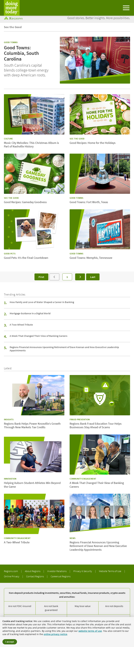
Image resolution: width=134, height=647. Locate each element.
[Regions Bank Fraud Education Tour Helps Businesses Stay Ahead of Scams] (100, 395)
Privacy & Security (82, 571)
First (41, 277)
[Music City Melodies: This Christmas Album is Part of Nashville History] (34, 114)
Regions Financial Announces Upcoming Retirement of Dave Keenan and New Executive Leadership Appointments (64, 348)
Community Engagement (83, 478)
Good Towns (11, 42)
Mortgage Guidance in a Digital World (30, 313)
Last (92, 277)
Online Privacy (12, 576)
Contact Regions (35, 576)
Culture (8, 138)
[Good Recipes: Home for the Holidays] (100, 114)
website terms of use (90, 630)
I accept (9, 641)
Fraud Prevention (80, 419)
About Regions (33, 571)
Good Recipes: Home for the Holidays (93, 143)
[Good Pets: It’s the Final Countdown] (34, 229)
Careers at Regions (60, 576)
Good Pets (10, 253)
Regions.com (11, 571)
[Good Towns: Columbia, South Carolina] (95, 60)
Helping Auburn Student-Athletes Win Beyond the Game (32, 484)
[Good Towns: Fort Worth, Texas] (100, 174)
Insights (9, 419)
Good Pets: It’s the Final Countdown (26, 258)
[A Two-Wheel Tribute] (34, 514)
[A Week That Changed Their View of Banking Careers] (100, 454)
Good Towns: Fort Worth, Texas (89, 202)
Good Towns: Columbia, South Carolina (21, 53)
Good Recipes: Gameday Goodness (25, 202)
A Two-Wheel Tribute (21, 324)
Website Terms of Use (110, 571)
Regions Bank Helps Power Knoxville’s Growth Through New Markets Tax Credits (32, 425)
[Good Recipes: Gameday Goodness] (34, 174)
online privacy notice (55, 634)
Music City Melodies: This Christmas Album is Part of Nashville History (31, 144)
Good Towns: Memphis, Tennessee (91, 258)
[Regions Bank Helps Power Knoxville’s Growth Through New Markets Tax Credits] (34, 395)
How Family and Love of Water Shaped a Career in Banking (42, 302)
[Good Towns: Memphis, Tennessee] (100, 229)
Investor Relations (57, 571)
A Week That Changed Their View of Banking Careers (38, 335)
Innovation (10, 478)
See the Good (13, 27)
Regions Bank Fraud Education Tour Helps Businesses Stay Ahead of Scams (96, 425)
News (72, 538)
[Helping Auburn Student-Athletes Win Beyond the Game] (34, 454)
